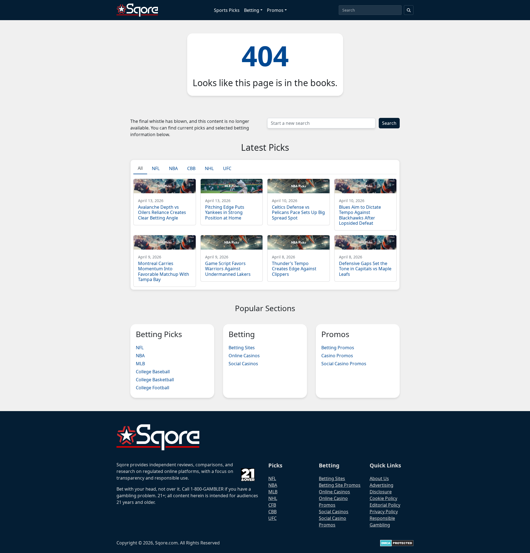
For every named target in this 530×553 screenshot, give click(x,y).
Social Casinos (243, 364)
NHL (272, 498)
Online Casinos (244, 356)
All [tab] (140, 168)
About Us (379, 478)
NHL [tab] (209, 168)
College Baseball (153, 372)
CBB (272, 512)
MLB (140, 364)
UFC (272, 518)
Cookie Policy (383, 498)
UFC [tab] (227, 168)
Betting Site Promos (340, 485)
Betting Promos (337, 348)
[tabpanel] (265, 230)
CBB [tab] (191, 168)
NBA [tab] (173, 168)
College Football (152, 388)
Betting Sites (242, 348)
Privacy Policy (384, 512)
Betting (251, 10)
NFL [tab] (156, 168)
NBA (140, 356)
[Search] (409, 10)
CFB (272, 505)
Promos (275, 10)
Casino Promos (337, 356)
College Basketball (155, 380)
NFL (140, 348)
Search (389, 123)
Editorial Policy (385, 505)
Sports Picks (227, 10)
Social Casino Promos (343, 364)
